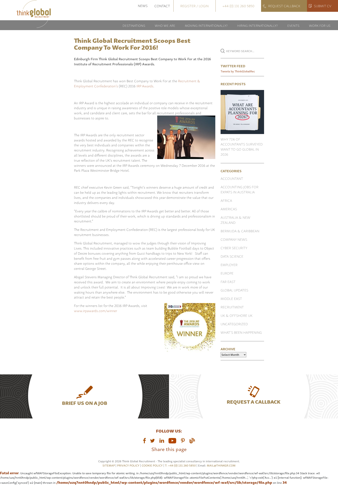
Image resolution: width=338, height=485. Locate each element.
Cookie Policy (152, 465)
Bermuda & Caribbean (240, 231)
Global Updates (234, 290)
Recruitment (232, 307)
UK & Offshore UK (236, 315)
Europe (227, 273)
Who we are (165, 25)
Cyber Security (234, 247)
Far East (228, 281)
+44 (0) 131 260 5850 (238, 5)
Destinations (134, 25)
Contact (162, 5)
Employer (229, 264)
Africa (226, 200)
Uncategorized (234, 324)
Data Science (232, 256)
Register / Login (194, 5)
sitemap (108, 465)
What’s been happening (241, 332)
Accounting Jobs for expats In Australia (239, 189)
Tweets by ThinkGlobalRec (238, 71)
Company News (234, 239)
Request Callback (284, 5)
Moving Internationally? (206, 25)
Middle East (231, 298)
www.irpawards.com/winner (95, 310)
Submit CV (322, 5)
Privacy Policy (128, 465)
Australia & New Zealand (235, 219)
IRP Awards (144, 86)
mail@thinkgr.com (221, 465)
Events (293, 25)
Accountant (232, 178)
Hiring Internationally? (257, 25)
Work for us (319, 25)
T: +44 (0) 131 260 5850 (180, 465)
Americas (229, 209)
